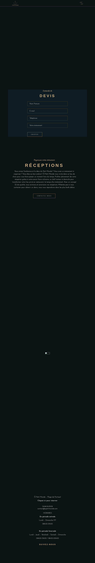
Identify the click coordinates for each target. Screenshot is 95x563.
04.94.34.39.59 (47, 506)
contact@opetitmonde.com (47, 509)
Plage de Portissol (54, 497)
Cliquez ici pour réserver (47, 501)
